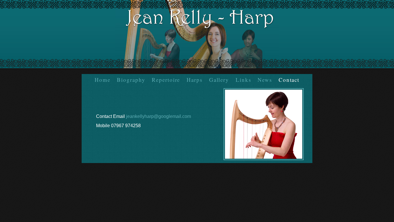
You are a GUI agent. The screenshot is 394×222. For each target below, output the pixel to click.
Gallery (219, 79)
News (265, 79)
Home (102, 79)
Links (243, 79)
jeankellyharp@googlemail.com (158, 116)
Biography (131, 79)
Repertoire (166, 79)
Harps (194, 79)
